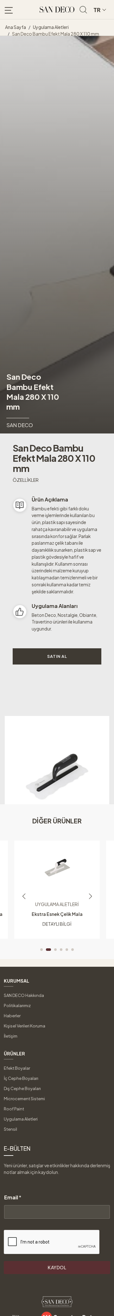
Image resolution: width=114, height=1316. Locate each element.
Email (12, 1197)
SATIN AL (57, 656)
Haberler (12, 1015)
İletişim (10, 1036)
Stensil (10, 1129)
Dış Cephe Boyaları (22, 1088)
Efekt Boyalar (17, 1068)
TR (96, 9)
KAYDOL (57, 1267)
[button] (41, 949)
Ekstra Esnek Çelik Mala (57, 914)
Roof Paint (14, 1108)
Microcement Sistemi (24, 1098)
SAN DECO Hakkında (24, 995)
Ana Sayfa (15, 27)
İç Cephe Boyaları (21, 1078)
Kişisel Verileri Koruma (24, 1025)
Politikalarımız (17, 1005)
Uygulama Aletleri (51, 27)
